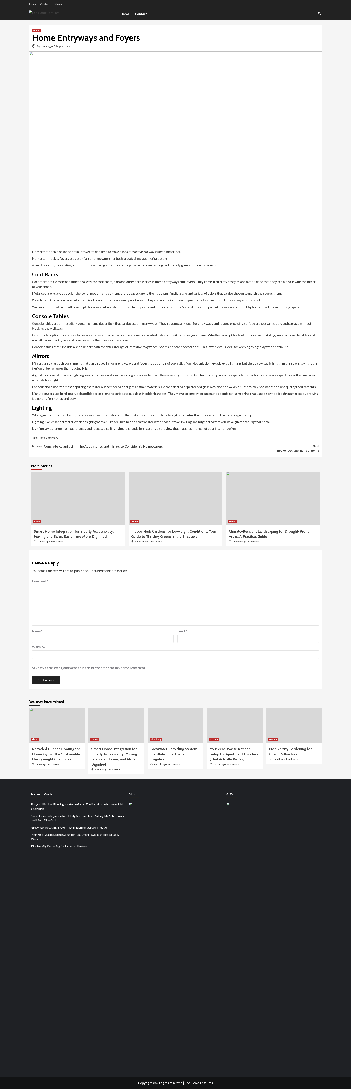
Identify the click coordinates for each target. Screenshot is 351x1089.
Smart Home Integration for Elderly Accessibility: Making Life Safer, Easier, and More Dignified (78, 818)
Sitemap (58, 4)
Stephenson (62, 46)
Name (37, 631)
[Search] (319, 13)
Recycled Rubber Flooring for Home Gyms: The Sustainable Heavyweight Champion (56, 754)
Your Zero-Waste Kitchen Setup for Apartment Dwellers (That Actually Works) (234, 754)
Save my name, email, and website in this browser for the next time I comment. (89, 668)
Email (182, 631)
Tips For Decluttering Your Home (297, 448)
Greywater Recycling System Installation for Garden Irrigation (173, 754)
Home (32, 4)
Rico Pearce (57, 541)
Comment (40, 581)
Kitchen (214, 739)
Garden (273, 739)
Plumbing (156, 739)
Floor (35, 739)
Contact (45, 4)
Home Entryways (48, 437)
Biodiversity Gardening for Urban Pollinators (59, 846)
